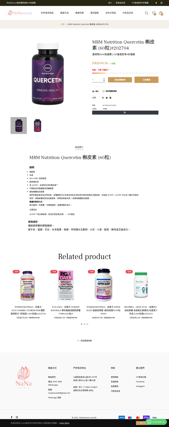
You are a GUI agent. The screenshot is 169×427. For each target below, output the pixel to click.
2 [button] (84, 324)
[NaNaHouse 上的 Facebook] (156, 3)
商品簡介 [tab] (79, 147)
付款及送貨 (115, 391)
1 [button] (81, 324)
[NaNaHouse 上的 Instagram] (161, 3)
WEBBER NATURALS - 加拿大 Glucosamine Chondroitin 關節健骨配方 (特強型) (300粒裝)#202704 (28, 310)
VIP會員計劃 (141, 377)
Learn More (64, 423)
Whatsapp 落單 (54, 397)
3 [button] (87, 324)
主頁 (62, 24)
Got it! (143, 423)
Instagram (140, 386)
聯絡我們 (52, 377)
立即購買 (146, 79)
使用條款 (114, 377)
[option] (28, 296)
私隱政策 (114, 381)
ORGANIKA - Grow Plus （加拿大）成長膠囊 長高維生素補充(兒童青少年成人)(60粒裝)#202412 (141, 310)
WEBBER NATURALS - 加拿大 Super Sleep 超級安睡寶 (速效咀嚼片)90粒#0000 (103, 310)
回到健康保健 (86, 341)
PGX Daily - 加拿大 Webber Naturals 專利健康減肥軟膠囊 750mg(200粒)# (66, 310)
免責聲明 (114, 386)
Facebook (140, 381)
